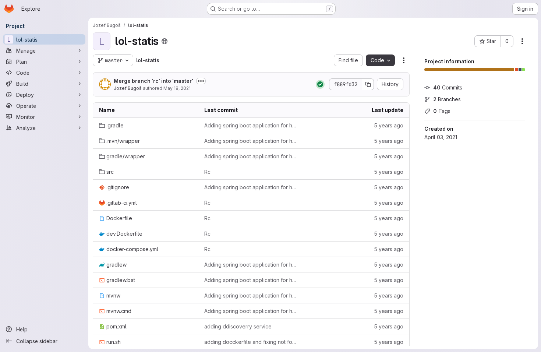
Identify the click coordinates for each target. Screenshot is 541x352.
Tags (441, 111)
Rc (207, 172)
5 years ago (388, 125)
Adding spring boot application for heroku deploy (251, 125)
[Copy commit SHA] (368, 84)
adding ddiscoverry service (238, 326)
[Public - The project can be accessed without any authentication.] (164, 41)
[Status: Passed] (320, 84)
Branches (447, 99)
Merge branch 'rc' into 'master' (153, 81)
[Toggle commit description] (201, 81)
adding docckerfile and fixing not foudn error (251, 342)
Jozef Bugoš (128, 88)
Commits (447, 87)
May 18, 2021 (177, 88)
